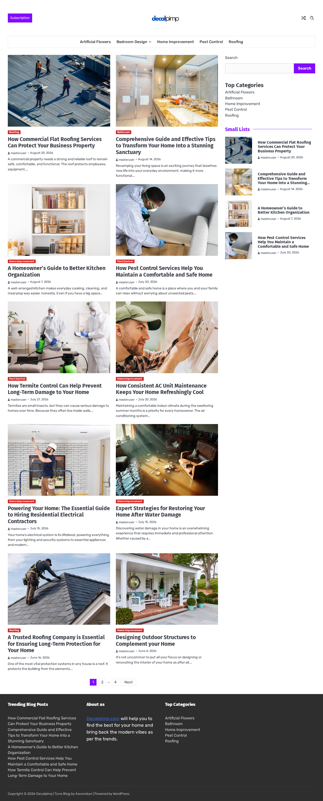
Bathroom (123, 132)
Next (128, 682)
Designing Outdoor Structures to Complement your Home (156, 640)
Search (231, 57)
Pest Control (211, 42)
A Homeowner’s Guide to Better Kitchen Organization (56, 271)
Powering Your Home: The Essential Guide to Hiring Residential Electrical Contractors (59, 515)
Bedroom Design (132, 42)
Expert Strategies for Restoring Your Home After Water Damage (160, 511)
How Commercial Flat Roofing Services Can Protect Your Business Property (55, 142)
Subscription (20, 18)
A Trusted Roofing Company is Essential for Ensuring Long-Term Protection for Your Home (56, 644)
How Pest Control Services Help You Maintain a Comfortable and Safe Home (164, 271)
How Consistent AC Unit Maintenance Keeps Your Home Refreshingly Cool (161, 389)
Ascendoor (83, 794)
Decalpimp (44, 794)
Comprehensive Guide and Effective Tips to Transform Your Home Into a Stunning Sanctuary (165, 145)
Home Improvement (175, 42)
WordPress (121, 794)
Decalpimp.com (103, 718)
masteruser (18, 153)
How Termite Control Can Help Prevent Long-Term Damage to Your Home (55, 389)
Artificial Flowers (95, 42)
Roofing (236, 42)
